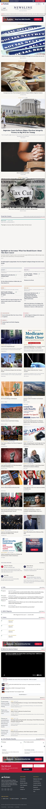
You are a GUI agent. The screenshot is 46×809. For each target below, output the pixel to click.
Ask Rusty (3, 269)
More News (41, 562)
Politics (5, 14)
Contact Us (22, 789)
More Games (41, 617)
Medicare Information (37, 779)
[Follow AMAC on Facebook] (2, 789)
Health (43, 14)
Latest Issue (41, 611)
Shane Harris (30, 565)
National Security (32, 14)
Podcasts (22, 787)
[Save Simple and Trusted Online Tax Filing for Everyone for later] (21, 743)
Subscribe (26, 769)
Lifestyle (18, 14)
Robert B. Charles (8, 565)
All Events (42, 697)
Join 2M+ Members (40, 1)
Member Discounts (37, 785)
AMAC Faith (26, 269)
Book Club (26, 288)
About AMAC (23, 779)
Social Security (24, 14)
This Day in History (5, 313)
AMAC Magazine (23, 785)
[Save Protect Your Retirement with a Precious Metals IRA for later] (43, 743)
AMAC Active (3, 220)
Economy (14, 14)
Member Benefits (23, 783)
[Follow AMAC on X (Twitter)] (5, 789)
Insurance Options (37, 783)
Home (2, 14)
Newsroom (35, 787)
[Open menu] (43, 3)
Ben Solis (6, 575)
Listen (42, 649)
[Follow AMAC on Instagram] (8, 789)
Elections (9, 14)
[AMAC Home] (5, 777)
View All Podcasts (22, 694)
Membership (22, 781)
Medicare (39, 14)
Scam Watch (4, 320)
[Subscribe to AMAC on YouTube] (11, 789)
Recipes (2, 288)
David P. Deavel (30, 575)
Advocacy (26, 313)
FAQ (34, 791)
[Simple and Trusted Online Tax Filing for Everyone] (11, 748)
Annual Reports (36, 789)
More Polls (42, 587)
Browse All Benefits (40, 739)
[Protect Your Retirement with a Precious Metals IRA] (34, 748)
